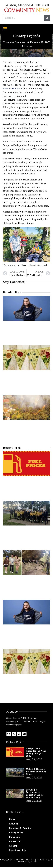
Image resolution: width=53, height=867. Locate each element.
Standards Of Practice (20, 828)
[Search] (47, 18)
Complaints (14, 837)
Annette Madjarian (13, 88)
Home (12, 819)
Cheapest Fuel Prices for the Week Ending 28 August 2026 (36, 752)
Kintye (34, 862)
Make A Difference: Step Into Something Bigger (36, 772)
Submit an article (17, 850)
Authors (13, 846)
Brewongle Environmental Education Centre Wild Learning (34, 794)
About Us (13, 824)
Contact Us (14, 841)
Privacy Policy (16, 832)
